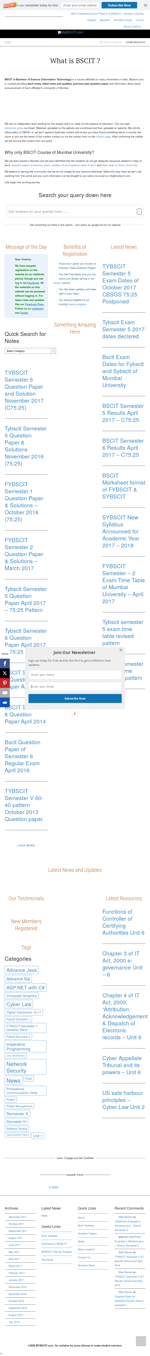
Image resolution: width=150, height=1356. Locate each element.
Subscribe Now (75, 698)
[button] (74, 652)
